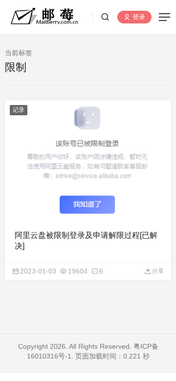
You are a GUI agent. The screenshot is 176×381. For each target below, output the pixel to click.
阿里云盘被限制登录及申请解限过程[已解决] (86, 240)
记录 (18, 109)
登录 (138, 17)
